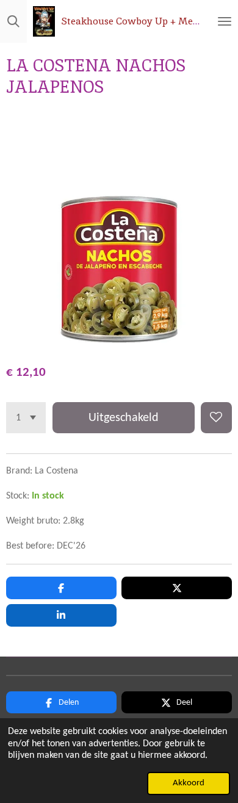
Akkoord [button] (188, 783)
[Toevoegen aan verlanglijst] (216, 417)
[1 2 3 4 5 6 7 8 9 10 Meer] (26, 417)
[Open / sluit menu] (224, 21)
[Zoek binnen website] (13, 21)
